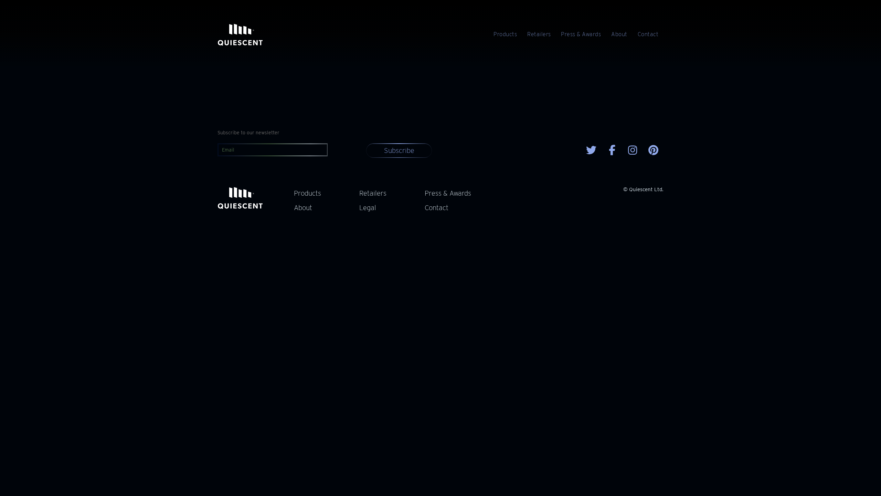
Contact (648, 34)
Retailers (539, 34)
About (619, 34)
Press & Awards (581, 34)
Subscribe (399, 150)
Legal (367, 208)
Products (505, 34)
